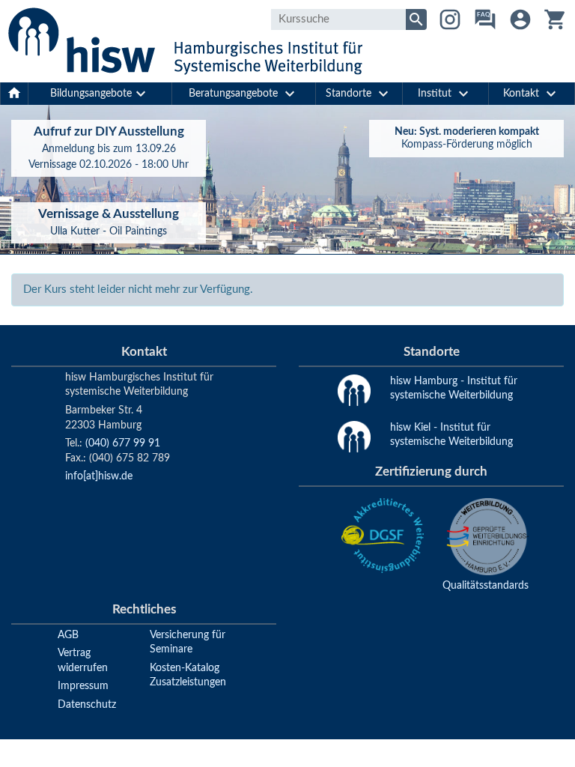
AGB (68, 635)
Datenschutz (87, 705)
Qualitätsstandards (485, 585)
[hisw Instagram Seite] (450, 19)
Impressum (83, 686)
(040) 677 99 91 (122, 443)
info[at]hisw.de (99, 476)
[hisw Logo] (184, 41)
